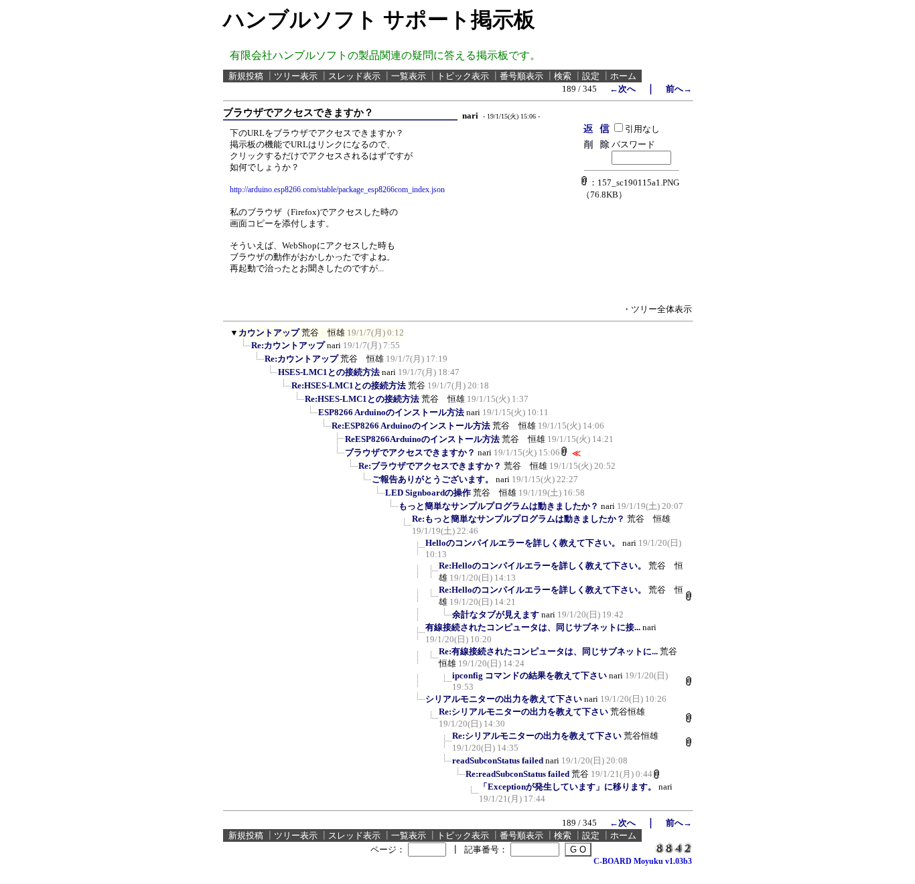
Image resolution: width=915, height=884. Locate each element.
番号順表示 (521, 76)
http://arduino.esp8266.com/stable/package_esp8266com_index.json (337, 189)
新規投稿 (245, 76)
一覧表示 (408, 76)
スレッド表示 (354, 76)
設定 (591, 76)
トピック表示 (463, 76)
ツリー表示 (296, 76)
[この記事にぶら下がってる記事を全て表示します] (244, 349)
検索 (562, 76)
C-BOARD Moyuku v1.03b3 (642, 861)
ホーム (623, 76)
